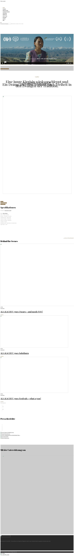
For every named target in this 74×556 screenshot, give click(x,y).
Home (4, 7)
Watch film (5, 13)
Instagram (4, 544)
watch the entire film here (4, 68)
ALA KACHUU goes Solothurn (14, 353)
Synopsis (1, 201)
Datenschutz (5, 547)
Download (4, 17)
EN (4, 554)
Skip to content (2, 1)
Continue (1, 314)
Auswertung (2, 308)
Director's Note (2, 204)
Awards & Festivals (6, 11)
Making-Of (5, 14)
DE (4, 553)
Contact (4, 18)
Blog (3, 20)
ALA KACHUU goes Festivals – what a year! (20, 398)
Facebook (4, 543)
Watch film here (3, 549)
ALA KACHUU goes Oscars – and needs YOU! (21, 311)
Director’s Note (5, 10)
